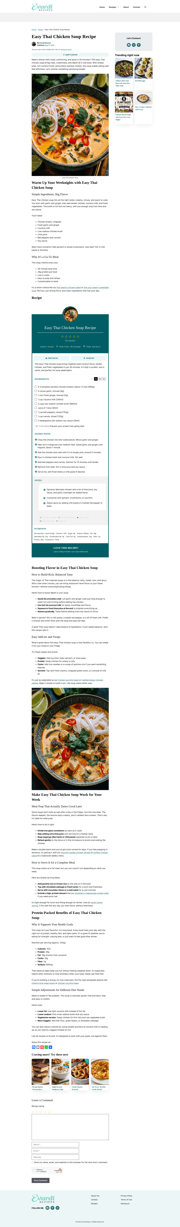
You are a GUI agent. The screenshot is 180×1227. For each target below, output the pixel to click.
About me (95, 1196)
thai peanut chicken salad (69, 287)
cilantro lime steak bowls (43, 983)
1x (96, 379)
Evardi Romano (45, 43)
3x (104, 379)
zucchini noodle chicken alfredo (76, 852)
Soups (40, 29)
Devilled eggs (140, 81)
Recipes (112, 7)
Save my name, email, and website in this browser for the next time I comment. (71, 1162)
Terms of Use (126, 1200)
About (126, 7)
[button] (145, 7)
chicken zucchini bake (68, 680)
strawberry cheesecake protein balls (92, 893)
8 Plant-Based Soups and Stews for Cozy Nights (123, 117)
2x (100, 379)
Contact (136, 7)
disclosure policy (66, 49)
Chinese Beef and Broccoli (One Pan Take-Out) (123, 83)
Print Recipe (53, 358)
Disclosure (125, 1204)
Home (102, 7)
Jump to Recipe (71, 55)
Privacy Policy (126, 1196)
